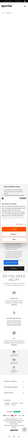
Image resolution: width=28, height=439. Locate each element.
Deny (14, 239)
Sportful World (10, 381)
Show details (19, 224)
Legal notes (8, 393)
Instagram (15, 403)
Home (2, 13)
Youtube (7, 404)
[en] (7, 6)
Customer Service (8, 1)
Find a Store (18, 1)
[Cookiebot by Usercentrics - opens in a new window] (19, 198)
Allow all (14, 229)
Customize (13, 234)
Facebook (7, 403)
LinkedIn (13, 404)
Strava (21, 403)
